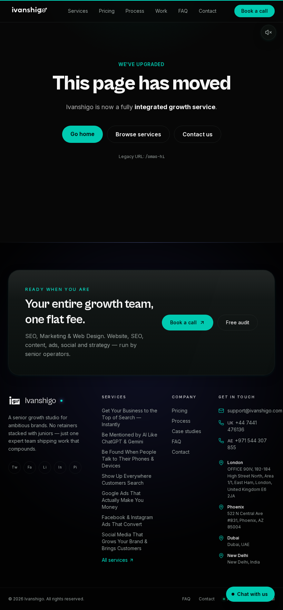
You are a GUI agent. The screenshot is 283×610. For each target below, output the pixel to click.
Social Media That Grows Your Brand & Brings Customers (124, 541)
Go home (82, 133)
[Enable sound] (268, 32)
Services (78, 11)
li (45, 467)
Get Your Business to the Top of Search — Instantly (129, 417)
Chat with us (252, 594)
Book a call (254, 11)
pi (75, 467)
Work (161, 11)
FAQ (183, 11)
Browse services (138, 134)
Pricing (107, 11)
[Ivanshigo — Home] (29, 11)
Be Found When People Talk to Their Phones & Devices (129, 459)
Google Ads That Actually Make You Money (123, 500)
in (60, 467)
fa (30, 467)
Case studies (186, 431)
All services (115, 560)
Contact (207, 11)
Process (135, 11)
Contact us (198, 134)
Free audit (237, 322)
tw (14, 467)
